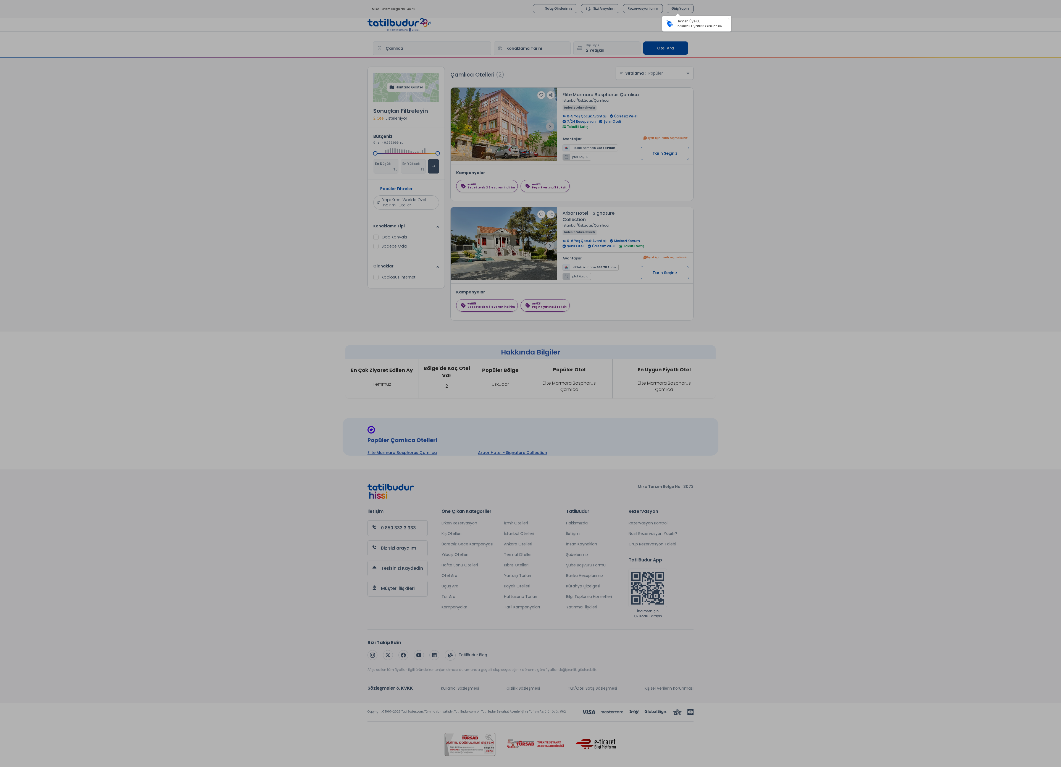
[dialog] (696, 23)
